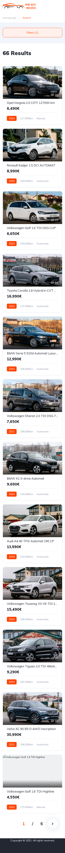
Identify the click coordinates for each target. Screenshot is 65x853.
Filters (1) (32, 32)
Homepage (9, 17)
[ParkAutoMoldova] (19, 6)
